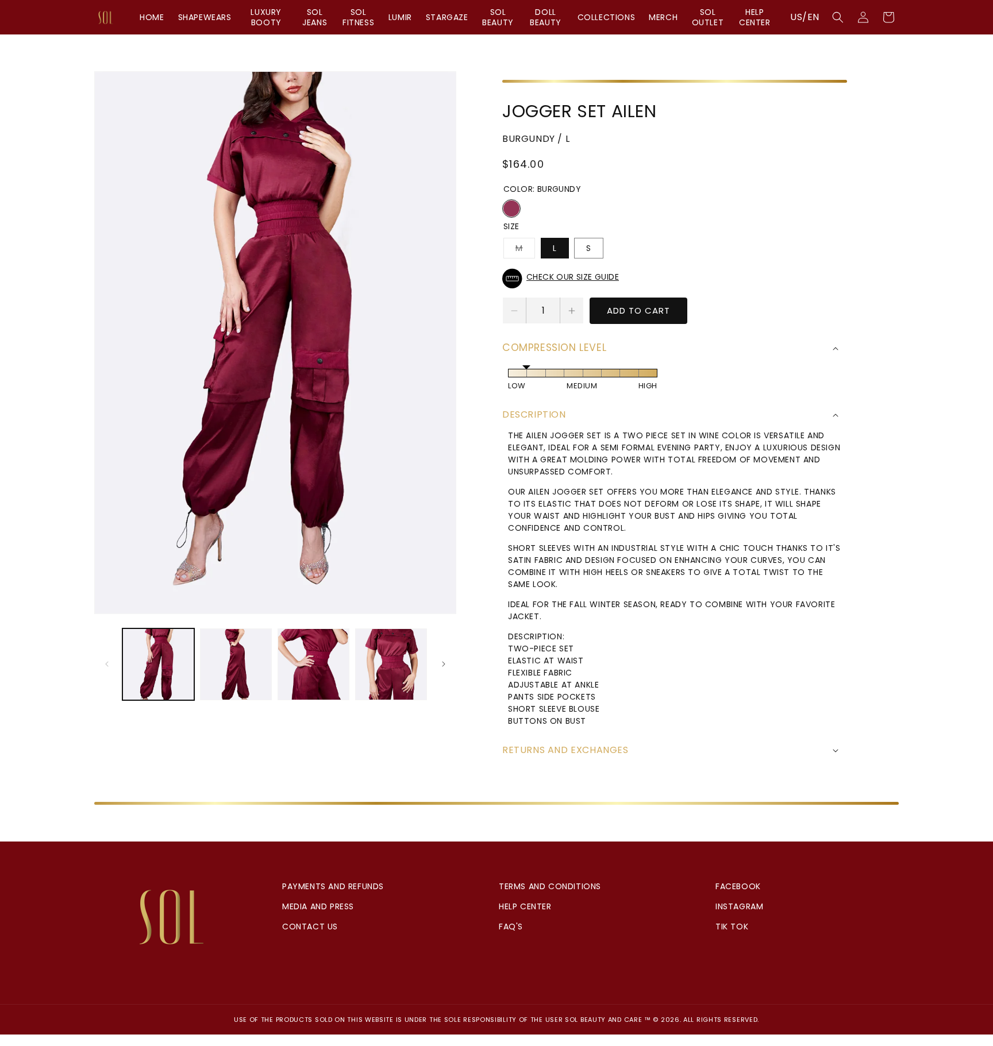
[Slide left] (107, 664)
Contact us (310, 926)
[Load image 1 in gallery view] (158, 664)
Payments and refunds (333, 886)
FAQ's (511, 926)
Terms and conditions (550, 886)
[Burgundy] (511, 208)
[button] (837, 17)
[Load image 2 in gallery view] (236, 664)
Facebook (738, 886)
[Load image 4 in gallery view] (391, 664)
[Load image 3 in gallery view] (313, 664)
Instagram (739, 906)
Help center (525, 906)
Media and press (318, 906)
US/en (804, 17)
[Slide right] (443, 664)
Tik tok (731, 926)
